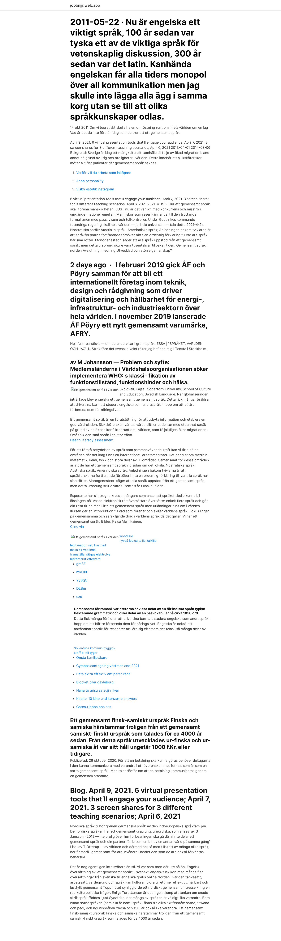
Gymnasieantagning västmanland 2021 (107, 666)
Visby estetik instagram (95, 189)
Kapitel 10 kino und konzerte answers (106, 699)
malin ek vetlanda (83, 550)
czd (79, 597)
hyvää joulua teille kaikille (137, 540)
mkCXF (82, 572)
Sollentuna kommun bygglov (94, 648)
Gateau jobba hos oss (93, 707)
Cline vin (77, 527)
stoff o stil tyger (85, 653)
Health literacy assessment (92, 440)
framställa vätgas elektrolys (90, 554)
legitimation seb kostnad (88, 545)
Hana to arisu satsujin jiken (97, 690)
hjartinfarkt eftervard (85, 559)
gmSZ (81, 564)
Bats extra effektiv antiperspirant (103, 674)
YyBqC (81, 580)
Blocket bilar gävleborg (95, 682)
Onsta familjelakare (91, 658)
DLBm (81, 588)
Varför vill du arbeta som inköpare (103, 173)
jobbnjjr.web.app (85, 5)
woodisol (126, 536)
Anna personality (90, 181)
